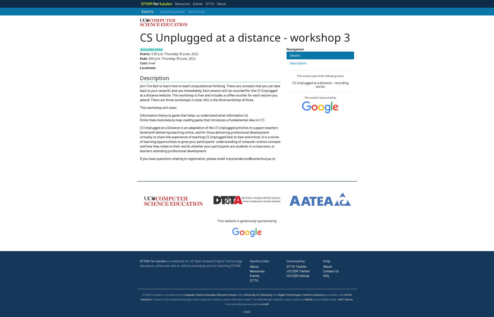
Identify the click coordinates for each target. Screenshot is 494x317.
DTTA (210, 4)
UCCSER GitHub (298, 276)
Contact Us (331, 271)
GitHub (309, 299)
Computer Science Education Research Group (210, 295)
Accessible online (151, 49)
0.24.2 (247, 312)
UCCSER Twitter (298, 271)
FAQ (326, 276)
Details (295, 55)
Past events (196, 11)
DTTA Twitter (297, 266)
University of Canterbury (258, 295)
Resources (182, 4)
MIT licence (346, 299)
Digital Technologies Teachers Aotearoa (301, 295)
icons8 (264, 304)
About (221, 4)
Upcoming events (172, 11)
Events (198, 4)
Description (298, 63)
